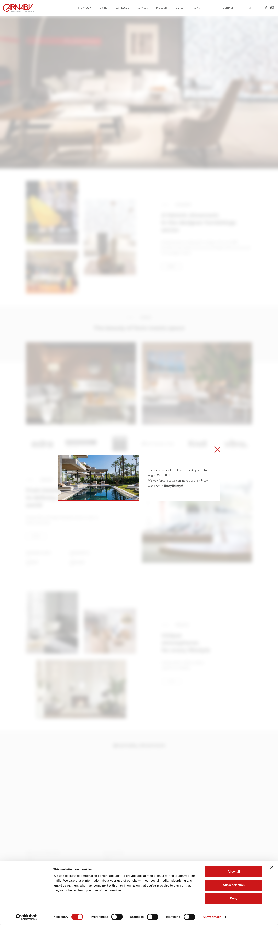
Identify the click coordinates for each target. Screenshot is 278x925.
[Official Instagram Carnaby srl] (272, 7)
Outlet (180, 7)
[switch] (117, 917)
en (250, 7)
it (246, 7)
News (196, 7)
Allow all (234, 871)
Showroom (84, 7)
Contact (228, 7)
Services (142, 7)
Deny (233, 898)
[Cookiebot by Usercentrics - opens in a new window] (26, 917)
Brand (103, 7)
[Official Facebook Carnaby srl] (265, 7)
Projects (161, 7)
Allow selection (234, 885)
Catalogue (122, 7)
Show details (212, 917)
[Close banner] (271, 867)
